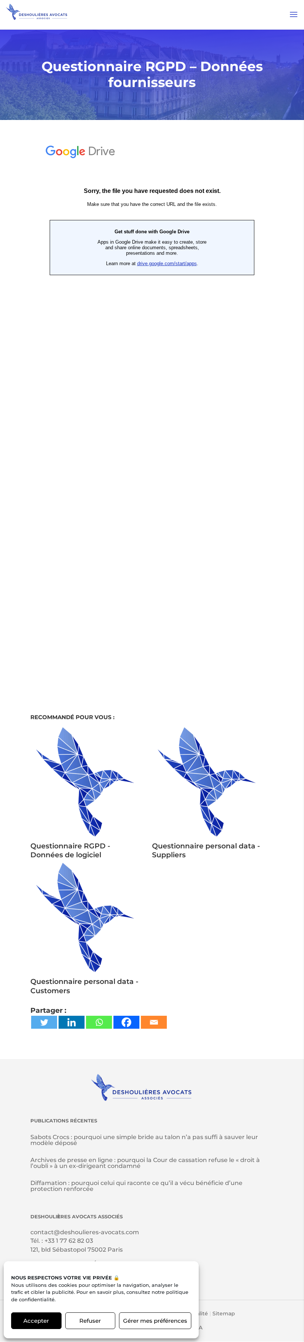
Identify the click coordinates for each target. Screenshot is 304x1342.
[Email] (154, 1022)
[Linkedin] (72, 1022)
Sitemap (223, 1313)
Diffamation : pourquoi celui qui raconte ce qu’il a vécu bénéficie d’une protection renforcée (136, 1185)
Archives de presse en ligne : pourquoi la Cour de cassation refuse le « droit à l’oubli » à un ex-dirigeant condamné (145, 1162)
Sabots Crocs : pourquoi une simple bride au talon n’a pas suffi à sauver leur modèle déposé (144, 1140)
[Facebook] (126, 1022)
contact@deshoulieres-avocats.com (84, 1232)
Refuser (90, 1320)
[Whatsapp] (99, 1022)
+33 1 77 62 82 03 (68, 1240)
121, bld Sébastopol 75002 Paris (76, 1249)
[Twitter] (44, 1022)
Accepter (36, 1320)
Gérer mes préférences (155, 1320)
